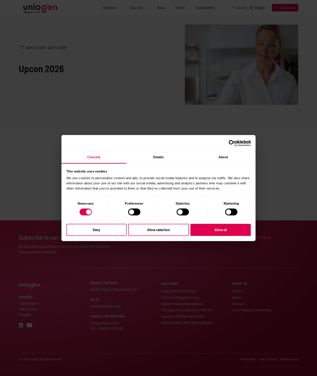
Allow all (220, 229)
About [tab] (223, 157)
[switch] (134, 211)
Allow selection (158, 229)
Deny (96, 229)
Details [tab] (158, 157)
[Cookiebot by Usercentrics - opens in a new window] (232, 143)
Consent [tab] (93, 157)
